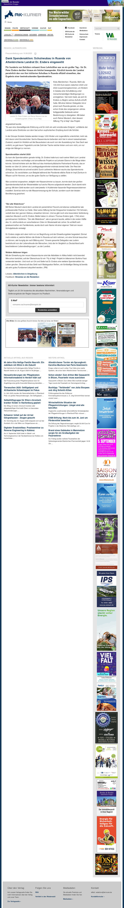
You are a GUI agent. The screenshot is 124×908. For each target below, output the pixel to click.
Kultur (43, 28)
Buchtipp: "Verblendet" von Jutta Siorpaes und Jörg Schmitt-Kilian (68, 389)
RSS (37, 892)
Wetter (50, 34)
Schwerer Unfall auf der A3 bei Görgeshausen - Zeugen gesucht (19, 416)
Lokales (7, 34)
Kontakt (82, 39)
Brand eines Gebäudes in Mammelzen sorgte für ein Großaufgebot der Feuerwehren (66, 433)
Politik (15, 28)
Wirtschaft (25, 28)
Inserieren (83, 28)
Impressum (83, 37)
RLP (49, 28)
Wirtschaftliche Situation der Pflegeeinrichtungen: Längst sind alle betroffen (66, 405)
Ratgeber (33, 34)
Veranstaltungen (21, 34)
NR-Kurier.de (69, 34)
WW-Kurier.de (70, 31)
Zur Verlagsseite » (14, 901)
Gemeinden (42, 34)
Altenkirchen (19, 48)
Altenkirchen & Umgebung (25, 273)
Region (7, 28)
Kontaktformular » (98, 896)
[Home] (5, 22)
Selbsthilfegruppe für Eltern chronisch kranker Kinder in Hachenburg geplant (22, 401)
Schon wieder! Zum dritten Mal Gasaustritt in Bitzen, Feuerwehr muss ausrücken (68, 376)
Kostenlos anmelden (47, 310)
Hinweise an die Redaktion (27, 276)
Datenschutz (84, 34)
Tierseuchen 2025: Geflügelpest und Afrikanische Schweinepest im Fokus (21, 389)
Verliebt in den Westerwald (45, 896)
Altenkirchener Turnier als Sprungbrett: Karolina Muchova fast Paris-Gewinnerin (67, 363)
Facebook (71, 28)
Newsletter (69, 37)
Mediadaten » (68, 899)
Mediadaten (84, 30)
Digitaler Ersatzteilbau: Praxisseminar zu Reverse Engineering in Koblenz (23, 429)
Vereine (35, 28)
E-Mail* (14, 300)
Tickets (97, 34)
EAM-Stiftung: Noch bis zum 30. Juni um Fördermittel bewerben (68, 419)
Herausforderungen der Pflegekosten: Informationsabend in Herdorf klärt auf (22, 376)
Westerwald (11, 40)
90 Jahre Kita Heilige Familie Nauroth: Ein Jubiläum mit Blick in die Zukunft (24, 363)
